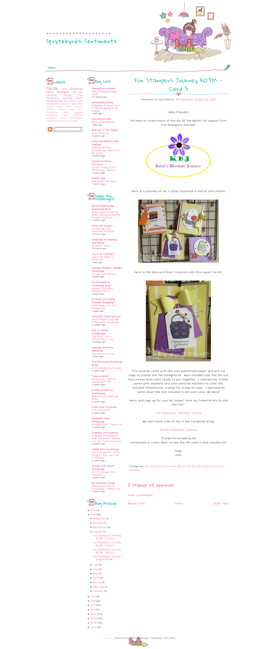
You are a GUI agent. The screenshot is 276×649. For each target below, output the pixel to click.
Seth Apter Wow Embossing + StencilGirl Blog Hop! (106, 150)
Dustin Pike (75, 101)
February (99, 587)
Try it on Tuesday (103, 254)
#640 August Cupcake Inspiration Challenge (105, 321)
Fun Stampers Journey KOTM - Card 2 (107, 551)
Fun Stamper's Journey (64, 96)
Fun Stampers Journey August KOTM (107, 558)
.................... (79, 29)
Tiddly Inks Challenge (105, 449)
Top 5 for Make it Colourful (102, 258)
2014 (93, 596)
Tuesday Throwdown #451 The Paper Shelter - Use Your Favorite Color (107, 438)
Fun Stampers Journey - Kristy (178, 413)
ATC (66, 101)
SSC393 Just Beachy (104, 274)
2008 (94, 623)
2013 (93, 601)
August (97, 531)
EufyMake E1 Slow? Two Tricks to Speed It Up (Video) (106, 108)
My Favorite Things (64, 94)
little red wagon (102, 225)
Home (52, 67)
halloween (73, 121)
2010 (93, 614)
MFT (69, 106)
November (99, 518)
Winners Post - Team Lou (107, 424)
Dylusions (51, 118)
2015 (93, 514)
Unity (79, 98)
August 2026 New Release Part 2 (102, 290)
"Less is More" (100, 376)
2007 (93, 627)
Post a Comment (140, 495)
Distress (78, 115)
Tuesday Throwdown (105, 432)
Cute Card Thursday (104, 407)
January (98, 591)
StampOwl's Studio (104, 88)
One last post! (101, 410)
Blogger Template (151, 638)
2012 (93, 605)
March (97, 582)
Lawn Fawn (54, 106)
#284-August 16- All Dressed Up (104, 307)
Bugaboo (78, 112)
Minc (62, 118)
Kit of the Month (189, 466)
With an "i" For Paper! (105, 130)
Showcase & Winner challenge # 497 (104, 380)
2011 (93, 609)
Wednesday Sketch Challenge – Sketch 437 (106, 487)
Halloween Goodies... (104, 181)
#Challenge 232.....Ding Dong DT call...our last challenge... (105, 455)
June (96, 569)
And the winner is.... (104, 353)
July (96, 565)
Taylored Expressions (56, 121)
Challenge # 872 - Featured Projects (103, 230)
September (100, 527)
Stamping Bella (57, 112)
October (98, 523)
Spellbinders (76, 118)
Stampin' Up (66, 92)
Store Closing (100, 133)
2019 (93, 510)
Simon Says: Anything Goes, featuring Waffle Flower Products (106, 215)
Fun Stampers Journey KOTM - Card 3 (107, 544)
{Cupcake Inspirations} (106, 316)
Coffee (65, 115)
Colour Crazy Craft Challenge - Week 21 (104, 169)
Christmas (51, 115)
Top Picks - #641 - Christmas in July (102, 338)
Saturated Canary (57, 104)
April (96, 578)
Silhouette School (103, 102)
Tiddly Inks (75, 104)
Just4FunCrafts (101, 119)
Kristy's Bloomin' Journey (178, 429)
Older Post (221, 503)
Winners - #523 (101, 246)
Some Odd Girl (70, 109)
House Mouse (54, 101)
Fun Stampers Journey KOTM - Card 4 (107, 537)
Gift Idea (169, 638)
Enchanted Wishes (103, 122)
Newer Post (136, 503)
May (96, 573)
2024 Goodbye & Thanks (106, 368)
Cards (52, 88)
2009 (94, 618)
